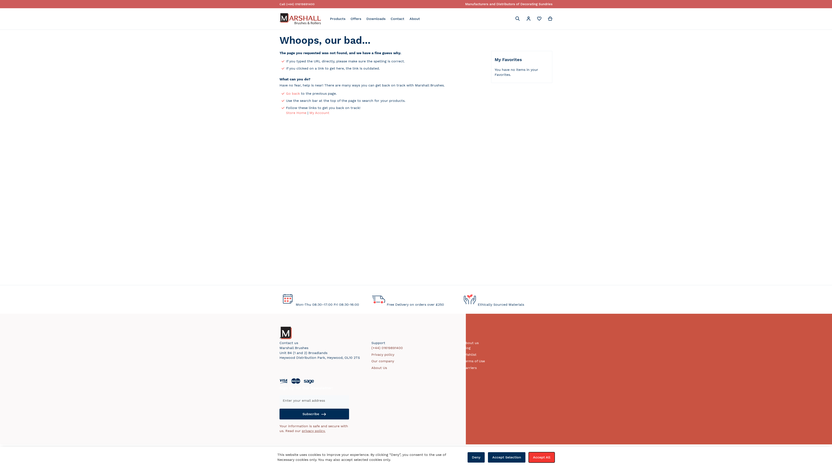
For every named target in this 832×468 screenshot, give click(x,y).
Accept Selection (506, 457)
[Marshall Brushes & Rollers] (300, 18)
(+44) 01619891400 (387, 348)
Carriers (470, 368)
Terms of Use (474, 361)
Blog (467, 348)
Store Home (296, 113)
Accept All (541, 457)
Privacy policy (382, 355)
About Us (379, 368)
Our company (382, 361)
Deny (476, 457)
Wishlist (469, 355)
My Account (319, 113)
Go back (293, 93)
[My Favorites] (539, 20)
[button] (528, 19)
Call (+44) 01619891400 (297, 4)
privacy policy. (313, 431)
